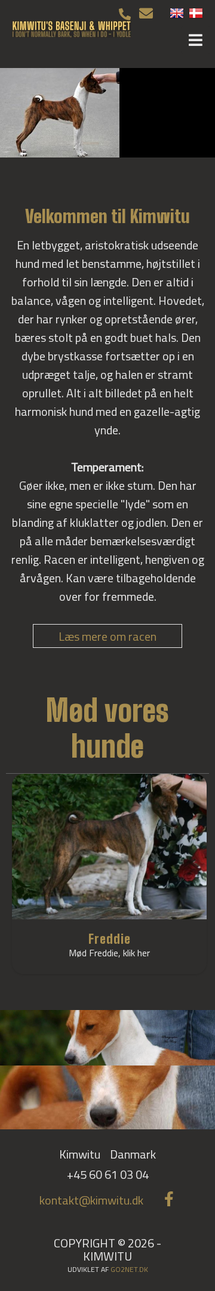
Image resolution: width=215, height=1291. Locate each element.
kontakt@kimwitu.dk (91, 1200)
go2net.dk (129, 1269)
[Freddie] (109, 847)
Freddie (109, 938)
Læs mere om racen (107, 636)
